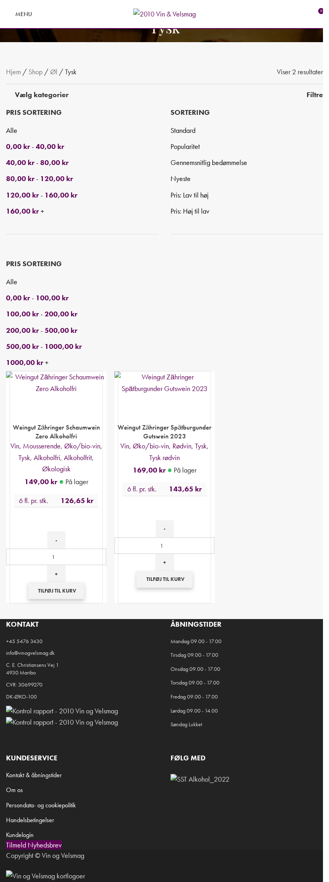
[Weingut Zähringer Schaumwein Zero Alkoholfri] (56, 382)
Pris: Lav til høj (190, 195)
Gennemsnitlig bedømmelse (209, 162)
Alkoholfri (47, 457)
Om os (14, 790)
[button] (56, 590)
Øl (53, 71)
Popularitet (185, 146)
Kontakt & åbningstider (34, 775)
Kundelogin (20, 835)
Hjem (13, 71)
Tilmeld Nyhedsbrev (34, 844)
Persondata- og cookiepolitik (41, 805)
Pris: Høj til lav (190, 211)
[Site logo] (164, 13)
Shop (35, 71)
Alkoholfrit (78, 457)
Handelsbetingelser (30, 820)
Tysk (24, 457)
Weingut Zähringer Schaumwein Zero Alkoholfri (56, 431)
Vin (14, 445)
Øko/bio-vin (82, 445)
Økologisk (56, 468)
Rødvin (182, 445)
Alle (11, 130)
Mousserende (42, 445)
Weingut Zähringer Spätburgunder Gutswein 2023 (164, 431)
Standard (183, 130)
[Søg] (43, 14)
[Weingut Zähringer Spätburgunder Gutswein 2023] (164, 382)
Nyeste (181, 178)
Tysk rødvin (164, 457)
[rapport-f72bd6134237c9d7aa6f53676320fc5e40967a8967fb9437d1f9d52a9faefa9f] (62, 709)
